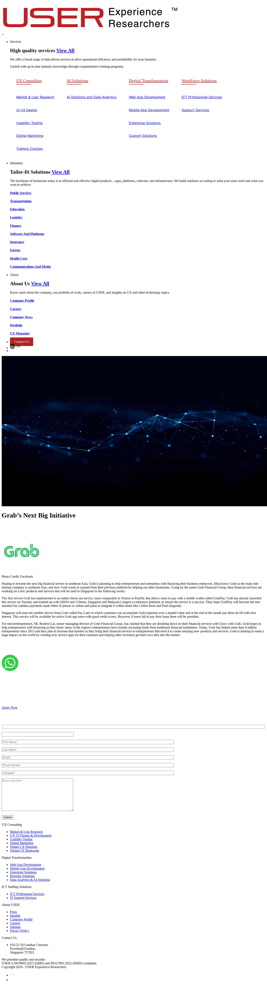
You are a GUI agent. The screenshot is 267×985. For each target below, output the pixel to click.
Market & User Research (26, 831)
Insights (15, 915)
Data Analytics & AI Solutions (30, 879)
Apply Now (10, 707)
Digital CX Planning (23, 847)
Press (13, 912)
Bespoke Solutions (22, 876)
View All (65, 50)
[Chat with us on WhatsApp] (10, 670)
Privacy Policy (19, 930)
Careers (15, 923)
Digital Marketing (21, 843)
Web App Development (25, 864)
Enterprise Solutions (23, 872)
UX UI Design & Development (31, 835)
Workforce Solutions (199, 80)
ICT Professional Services (27, 894)
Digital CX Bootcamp (24, 850)
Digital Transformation (148, 80)
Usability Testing (21, 839)
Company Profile (21, 919)
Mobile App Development (27, 868)
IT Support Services (23, 897)
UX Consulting (29, 80)
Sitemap (15, 927)
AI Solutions (77, 80)
